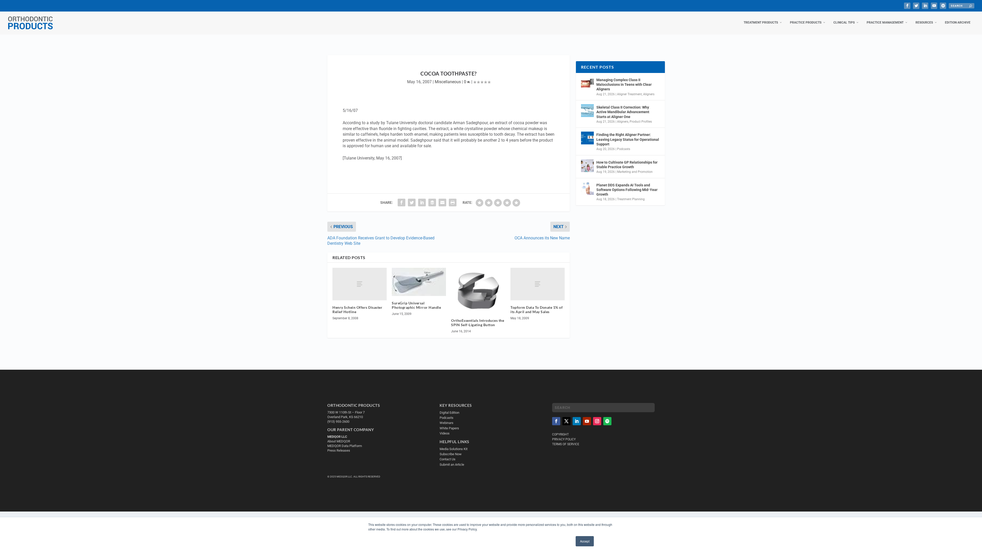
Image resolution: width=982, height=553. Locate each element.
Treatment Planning (631, 199)
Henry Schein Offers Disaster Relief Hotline (357, 309)
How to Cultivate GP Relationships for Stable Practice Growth (626, 164)
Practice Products (805, 22)
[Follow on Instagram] (597, 421)
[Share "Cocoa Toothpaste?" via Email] (442, 202)
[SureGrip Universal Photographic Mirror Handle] (419, 282)
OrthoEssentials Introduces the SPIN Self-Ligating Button (477, 322)
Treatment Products (761, 22)
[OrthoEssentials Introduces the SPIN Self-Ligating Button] (478, 290)
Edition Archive (957, 22)
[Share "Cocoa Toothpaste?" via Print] (453, 202)
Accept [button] (584, 541)
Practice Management (885, 22)
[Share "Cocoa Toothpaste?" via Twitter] (412, 202)
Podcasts (623, 149)
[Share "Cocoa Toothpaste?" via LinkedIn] (422, 202)
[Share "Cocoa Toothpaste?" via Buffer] (432, 202)
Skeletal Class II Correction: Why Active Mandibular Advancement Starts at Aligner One (622, 112)
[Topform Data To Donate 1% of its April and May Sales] (537, 284)
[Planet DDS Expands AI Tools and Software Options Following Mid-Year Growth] (587, 188)
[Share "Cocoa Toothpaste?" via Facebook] (401, 202)
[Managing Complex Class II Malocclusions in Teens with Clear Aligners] (587, 83)
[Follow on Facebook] (556, 421)
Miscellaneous (448, 81)
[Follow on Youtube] (587, 421)
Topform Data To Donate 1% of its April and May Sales (536, 309)
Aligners (648, 94)
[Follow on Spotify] (607, 421)
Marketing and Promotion (635, 172)
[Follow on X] (566, 421)
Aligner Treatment (629, 94)
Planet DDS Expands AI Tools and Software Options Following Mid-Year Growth (626, 189)
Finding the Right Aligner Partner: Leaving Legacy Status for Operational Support (627, 139)
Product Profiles (641, 121)
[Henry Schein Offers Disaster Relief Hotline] (359, 284)
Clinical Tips (844, 22)
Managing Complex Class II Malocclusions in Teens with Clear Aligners (624, 84)
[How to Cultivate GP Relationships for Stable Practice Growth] (587, 165)
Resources (924, 22)
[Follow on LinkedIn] (577, 421)
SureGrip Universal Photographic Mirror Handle (416, 305)
